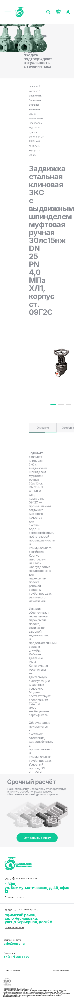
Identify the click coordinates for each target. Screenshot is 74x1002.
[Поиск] (48, 12)
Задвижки (35, 95)
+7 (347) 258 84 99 (17, 956)
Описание (43, 427)
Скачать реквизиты (60, 970)
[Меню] (8, 12)
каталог (33, 90)
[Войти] (68, 12)
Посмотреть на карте (14, 897)
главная (33, 86)
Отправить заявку (37, 838)
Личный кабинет (12, 970)
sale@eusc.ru (14, 943)
